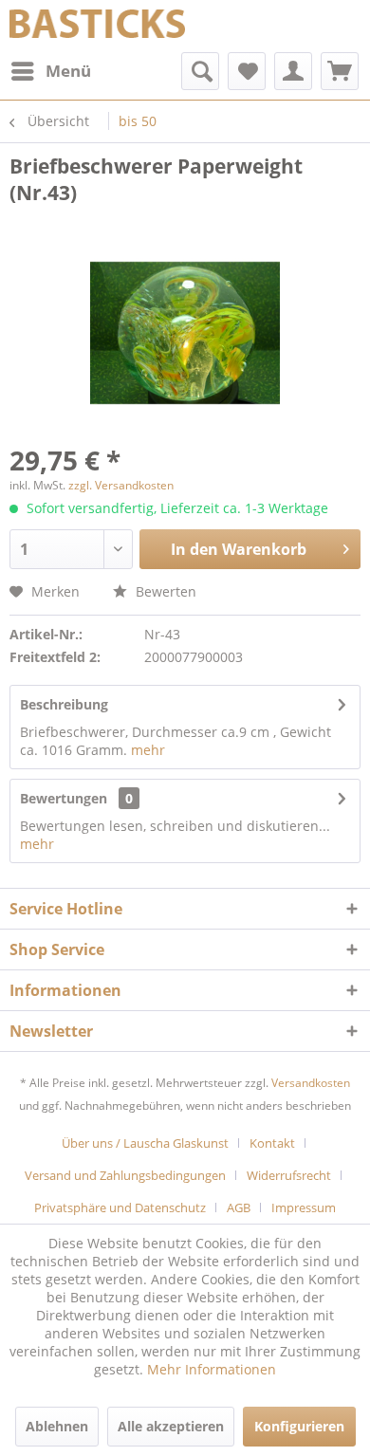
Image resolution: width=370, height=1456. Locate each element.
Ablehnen (57, 1426)
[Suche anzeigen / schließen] (200, 71)
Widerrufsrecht (289, 1175)
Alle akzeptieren (171, 1426)
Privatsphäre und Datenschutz (120, 1207)
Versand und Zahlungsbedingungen (125, 1175)
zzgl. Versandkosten (121, 485)
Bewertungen (63, 798)
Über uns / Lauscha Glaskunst (145, 1143)
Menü (68, 71)
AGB (238, 1207)
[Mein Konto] (293, 71)
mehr (148, 750)
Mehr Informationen (211, 1369)
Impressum (303, 1207)
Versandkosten (310, 1083)
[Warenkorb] (340, 71)
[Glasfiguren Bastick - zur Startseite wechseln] (97, 26)
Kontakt (272, 1143)
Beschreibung (64, 704)
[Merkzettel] (247, 71)
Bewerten (164, 591)
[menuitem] (50, 71)
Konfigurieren (299, 1426)
